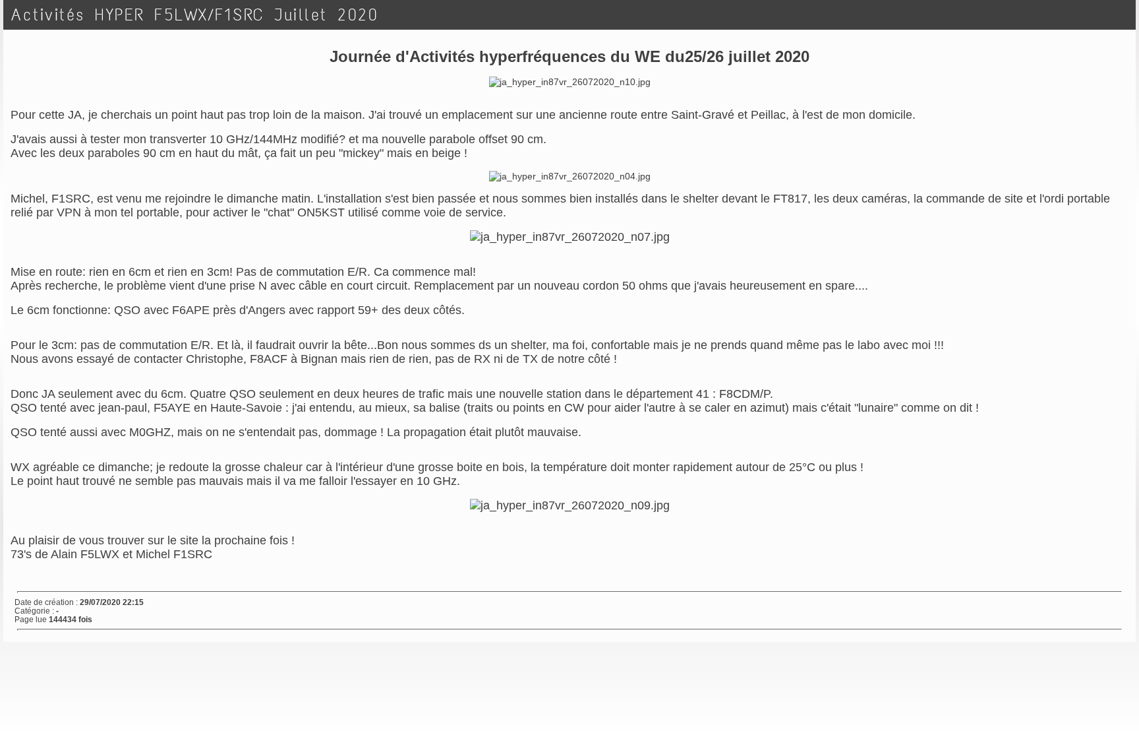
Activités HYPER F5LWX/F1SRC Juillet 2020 (194, 15)
